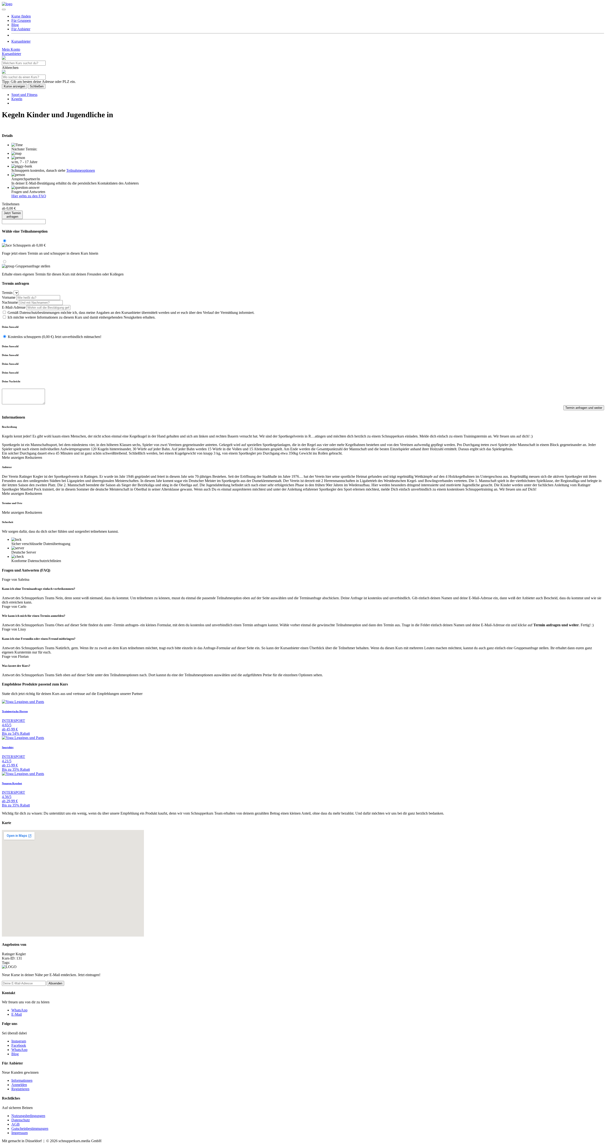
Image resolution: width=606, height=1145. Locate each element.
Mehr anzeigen (13, 457)
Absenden (55, 983)
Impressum (19, 1133)
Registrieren (20, 1089)
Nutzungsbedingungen (28, 1116)
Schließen (37, 86)
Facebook (18, 1045)
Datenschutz (20, 1120)
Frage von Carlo (14, 606)
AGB (15, 1124)
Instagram (18, 1041)
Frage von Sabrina (15, 579)
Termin (7, 293)
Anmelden (19, 1085)
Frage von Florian (15, 656)
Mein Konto (11, 49)
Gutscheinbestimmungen (29, 1129)
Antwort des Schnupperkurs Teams (28, 598)
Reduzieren (33, 457)
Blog (15, 1054)
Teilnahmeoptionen (80, 170)
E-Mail (16, 1014)
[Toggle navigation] (4, 9)
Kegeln (16, 99)
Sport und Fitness (24, 95)
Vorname (8, 297)
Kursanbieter (21, 41)
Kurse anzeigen (14, 86)
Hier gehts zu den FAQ (28, 196)
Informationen (21, 1080)
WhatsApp (19, 1010)
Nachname (10, 302)
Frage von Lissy (14, 629)
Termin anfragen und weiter (583, 408)
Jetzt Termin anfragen (12, 214)
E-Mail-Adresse (14, 307)
